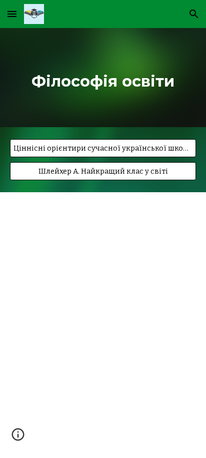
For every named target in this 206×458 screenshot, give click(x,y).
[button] (12, 14)
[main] (103, 77)
